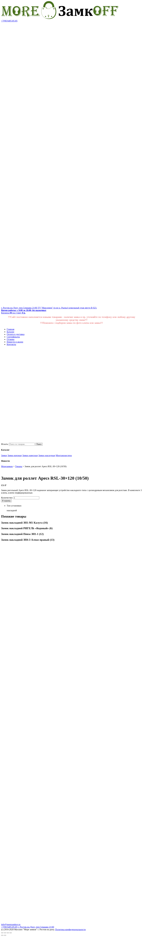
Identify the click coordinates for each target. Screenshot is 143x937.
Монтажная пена (64, 455)
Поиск (38, 444)
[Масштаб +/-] (10, 932)
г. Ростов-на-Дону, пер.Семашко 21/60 (36, 927)
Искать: (4, 444)
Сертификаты (13, 337)
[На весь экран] (8, 932)
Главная (10, 329)
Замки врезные (15, 455)
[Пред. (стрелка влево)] (2, 935)
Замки (4, 455)
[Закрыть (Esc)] (2, 932)
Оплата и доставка (15, 334)
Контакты (11, 344)
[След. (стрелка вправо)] (5, 935)
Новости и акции (15, 342)
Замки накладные (46, 455)
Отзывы (10, 339)
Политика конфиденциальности (70, 929)
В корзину (6, 501)
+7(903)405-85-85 (9, 21)
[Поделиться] (5, 932)
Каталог (10, 332)
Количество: (7, 497)
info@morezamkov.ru (10, 924)
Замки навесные (30, 455)
